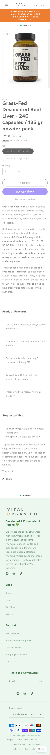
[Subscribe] (40, 681)
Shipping (5, 140)
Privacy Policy (12, 633)
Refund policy (22, 739)
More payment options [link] (25, 199)
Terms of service (18, 744)
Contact (9, 613)
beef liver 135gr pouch (19, 159)
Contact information (33, 749)
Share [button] (9, 478)
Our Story (10, 607)
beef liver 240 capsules (19, 152)
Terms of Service (14, 647)
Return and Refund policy (18, 640)
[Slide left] (18, 94)
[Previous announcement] (5, 16)
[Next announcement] (45, 16)
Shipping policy (34, 744)
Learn (8, 600)
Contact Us (11, 661)
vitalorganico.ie (23, 736)
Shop (8, 593)
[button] (6, 4)
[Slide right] (31, 94)
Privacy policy (37, 739)
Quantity (6, 165)
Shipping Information (17, 654)
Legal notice (17, 749)
